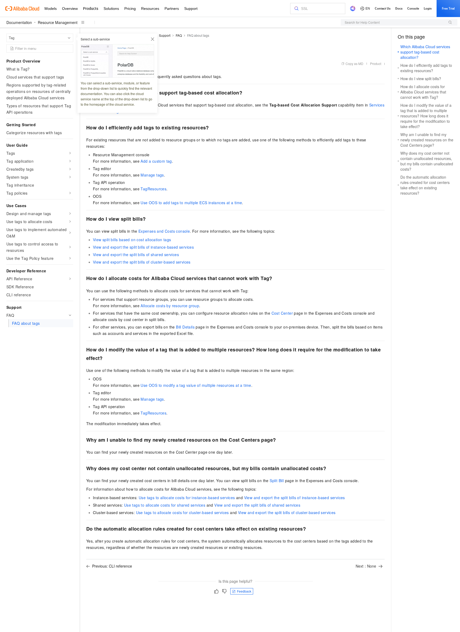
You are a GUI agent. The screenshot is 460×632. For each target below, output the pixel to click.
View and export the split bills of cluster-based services (142, 262)
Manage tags (152, 175)
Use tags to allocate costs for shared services (164, 505)
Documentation (19, 22)
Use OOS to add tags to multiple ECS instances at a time (191, 202)
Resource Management (57, 22)
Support (164, 35)
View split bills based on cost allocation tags (132, 239)
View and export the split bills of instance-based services (143, 247)
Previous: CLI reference (112, 566)
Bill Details (185, 327)
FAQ (179, 35)
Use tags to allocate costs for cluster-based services (182, 512)
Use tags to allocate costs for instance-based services (187, 497)
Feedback (244, 591)
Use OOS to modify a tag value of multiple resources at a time (196, 385)
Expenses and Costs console (164, 231)
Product (375, 63)
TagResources (153, 188)
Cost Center (282, 313)
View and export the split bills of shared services (136, 254)
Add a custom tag (156, 161)
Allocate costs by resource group (170, 305)
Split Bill (277, 480)
